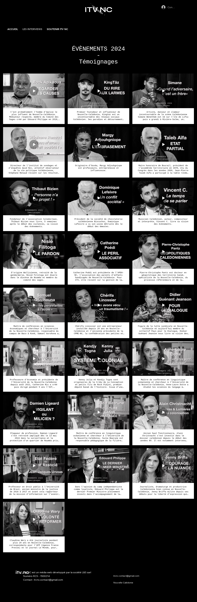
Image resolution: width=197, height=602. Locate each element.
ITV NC (98, 9)
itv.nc (22, 572)
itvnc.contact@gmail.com (48, 579)
